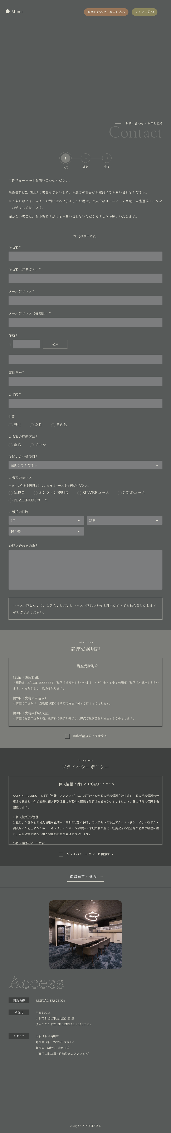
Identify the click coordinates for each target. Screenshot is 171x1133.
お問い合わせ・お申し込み (106, 12)
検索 (55, 344)
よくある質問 (144, 12)
